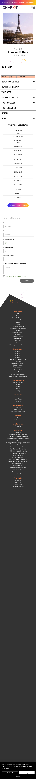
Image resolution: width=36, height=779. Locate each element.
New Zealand (18, 409)
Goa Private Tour (18, 455)
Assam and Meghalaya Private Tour (18, 436)
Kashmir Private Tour (18, 463)
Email (8, 247)
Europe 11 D (18, 361)
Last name (6, 231)
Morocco (18, 386)
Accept (27, 773)
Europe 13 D (18, 357)
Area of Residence (8, 255)
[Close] (33, 764)
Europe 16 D (18, 353)
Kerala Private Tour (18, 465)
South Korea (18, 338)
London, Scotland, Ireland (18, 374)
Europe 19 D (18, 351)
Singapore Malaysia (17, 336)
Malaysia (18, 324)
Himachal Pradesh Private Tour (18, 459)
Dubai (18, 384)
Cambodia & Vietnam (18, 318)
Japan (18, 322)
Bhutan (18, 316)
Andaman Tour (18, 432)
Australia (18, 407)
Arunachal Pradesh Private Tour (18, 434)
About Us (18, 480)
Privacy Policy (18, 484)
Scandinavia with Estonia (18, 370)
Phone (8, 239)
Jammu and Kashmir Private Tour (18, 461)
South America (18, 420)
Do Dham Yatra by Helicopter (18, 453)
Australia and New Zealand (18, 411)
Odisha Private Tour (18, 472)
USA (18, 418)
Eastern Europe (18, 372)
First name (6, 223)
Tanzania (17, 401)
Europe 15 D (18, 355)
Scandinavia (17, 368)
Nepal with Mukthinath (18, 332)
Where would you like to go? (14, 263)
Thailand (18, 343)
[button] (34, 7)
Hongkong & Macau (17, 320)
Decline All (10, 773)
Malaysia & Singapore (18, 326)
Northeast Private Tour (18, 470)
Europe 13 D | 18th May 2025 (18, 359)
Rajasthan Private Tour (18, 474)
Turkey (18, 390)
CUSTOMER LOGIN (30, 2)
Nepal (18, 330)
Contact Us (18, 482)
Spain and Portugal (18, 366)
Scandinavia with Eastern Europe (18, 376)
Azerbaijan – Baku (18, 382)
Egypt (18, 388)
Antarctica (18, 426)
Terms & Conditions (18, 486)
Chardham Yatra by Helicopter (18, 447)
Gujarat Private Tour (18, 457)
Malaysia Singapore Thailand (18, 328)
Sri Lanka (18, 341)
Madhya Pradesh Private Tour (18, 467)
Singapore (18, 334)
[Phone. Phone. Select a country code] (6, 243)
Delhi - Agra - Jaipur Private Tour (18, 451)
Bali (18, 313)
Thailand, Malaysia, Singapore (18, 345)
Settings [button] (18, 776)
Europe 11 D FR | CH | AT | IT (18, 363)
